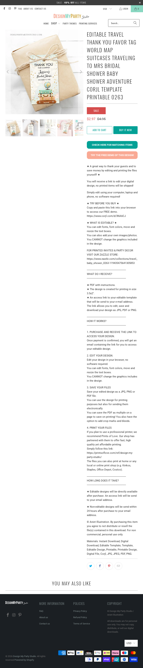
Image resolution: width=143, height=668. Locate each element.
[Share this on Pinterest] (109, 566)
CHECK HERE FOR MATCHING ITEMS (112, 144)
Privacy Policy (80, 611)
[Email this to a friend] (118, 566)
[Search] (135, 23)
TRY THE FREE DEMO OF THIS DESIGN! (112, 155)
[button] (56, 23)
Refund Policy (80, 617)
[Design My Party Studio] (71, 16)
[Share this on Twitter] (91, 566)
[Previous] (8, 72)
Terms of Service (81, 623)
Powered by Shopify (24, 660)
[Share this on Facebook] (100, 566)
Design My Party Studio (24, 656)
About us (28, 8)
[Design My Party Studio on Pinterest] (15, 8)
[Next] (81, 72)
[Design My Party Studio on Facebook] (4, 8)
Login (125, 8)
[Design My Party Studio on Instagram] (9, 8)
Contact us (40, 8)
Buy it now (125, 130)
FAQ (20, 8)
